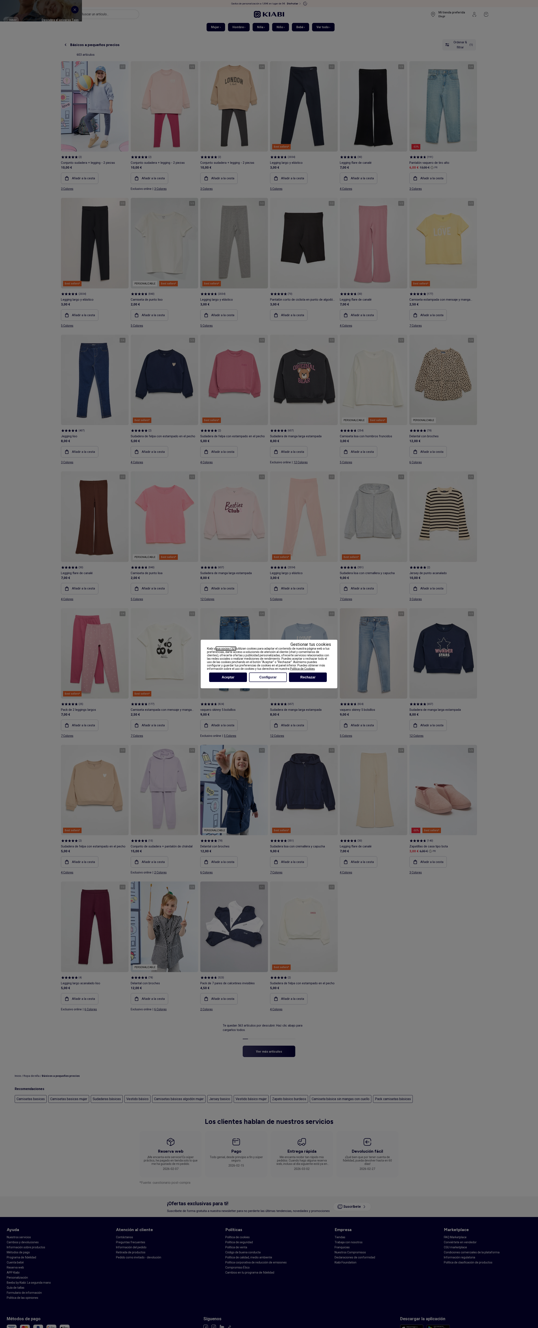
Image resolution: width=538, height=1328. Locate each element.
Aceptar (228, 677)
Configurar (268, 677)
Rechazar (307, 677)
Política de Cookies (302, 668)
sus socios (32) (226, 648)
